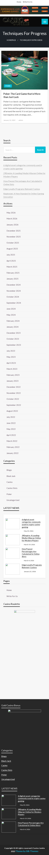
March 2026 (12, 218)
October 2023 (13, 339)
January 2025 (12, 279)
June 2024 (11, 309)
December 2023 (14, 333)
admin (21, 120)
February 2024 (13, 321)
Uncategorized (13, 500)
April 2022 (11, 435)
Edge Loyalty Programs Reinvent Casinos (21, 189)
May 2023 (11, 357)
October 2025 (13, 243)
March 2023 (12, 369)
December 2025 (14, 231)
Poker (7, 86)
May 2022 (11, 429)
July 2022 (11, 417)
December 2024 (14, 285)
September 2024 (14, 303)
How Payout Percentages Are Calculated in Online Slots (30, 553)
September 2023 (14, 345)
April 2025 (11, 261)
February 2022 (13, 447)
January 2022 (12, 453)
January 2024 (12, 327)
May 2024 (11, 315)
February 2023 (13, 375)
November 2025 (14, 236)
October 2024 (13, 297)
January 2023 (12, 381)
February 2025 (13, 273)
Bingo (9, 470)
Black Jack (11, 476)
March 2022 (12, 441)
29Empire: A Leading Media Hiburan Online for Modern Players (31, 538)
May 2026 (11, 212)
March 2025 (12, 267)
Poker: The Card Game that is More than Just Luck (21, 95)
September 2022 (14, 405)
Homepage (11, 40)
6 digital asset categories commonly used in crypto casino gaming (31, 523)
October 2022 (13, 399)
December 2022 (14, 387)
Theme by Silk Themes (26, 851)
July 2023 (11, 351)
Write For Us (27, 2)
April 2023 (11, 363)
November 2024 (14, 291)
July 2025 (11, 255)
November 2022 (14, 393)
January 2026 (12, 224)
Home (19, 2)
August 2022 (12, 411)
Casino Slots (12, 488)
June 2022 (11, 423)
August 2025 (12, 248)
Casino (10, 482)
